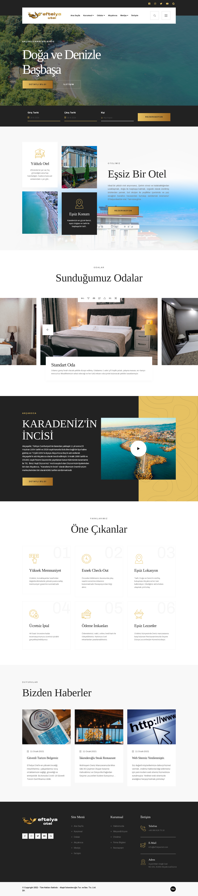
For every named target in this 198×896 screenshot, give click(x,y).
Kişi (103, 112)
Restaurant (118, 848)
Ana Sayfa (75, 16)
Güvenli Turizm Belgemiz (42, 758)
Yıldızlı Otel (40, 163)
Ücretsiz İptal (39, 625)
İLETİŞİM (68, 84)
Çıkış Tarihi (70, 112)
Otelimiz (117, 837)
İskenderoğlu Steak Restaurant (97, 758)
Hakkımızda (118, 826)
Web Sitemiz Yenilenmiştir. (148, 758)
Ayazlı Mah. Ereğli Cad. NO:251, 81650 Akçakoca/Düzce (163, 865)
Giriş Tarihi (33, 112)
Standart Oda (63, 365)
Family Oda (183, 362)
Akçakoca (112, 16)
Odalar (100, 16)
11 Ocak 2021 (37, 751)
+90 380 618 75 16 (156, 830)
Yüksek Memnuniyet (45, 570)
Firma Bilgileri (119, 842)
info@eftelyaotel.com (158, 847)
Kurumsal (88, 16)
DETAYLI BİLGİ (37, 84)
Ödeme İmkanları (95, 625)
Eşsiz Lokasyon (146, 570)
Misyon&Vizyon (120, 831)
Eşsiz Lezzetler (145, 625)
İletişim (134, 16)
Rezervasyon (154, 117)
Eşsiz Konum (79, 214)
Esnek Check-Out (95, 570)
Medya (123, 16)
